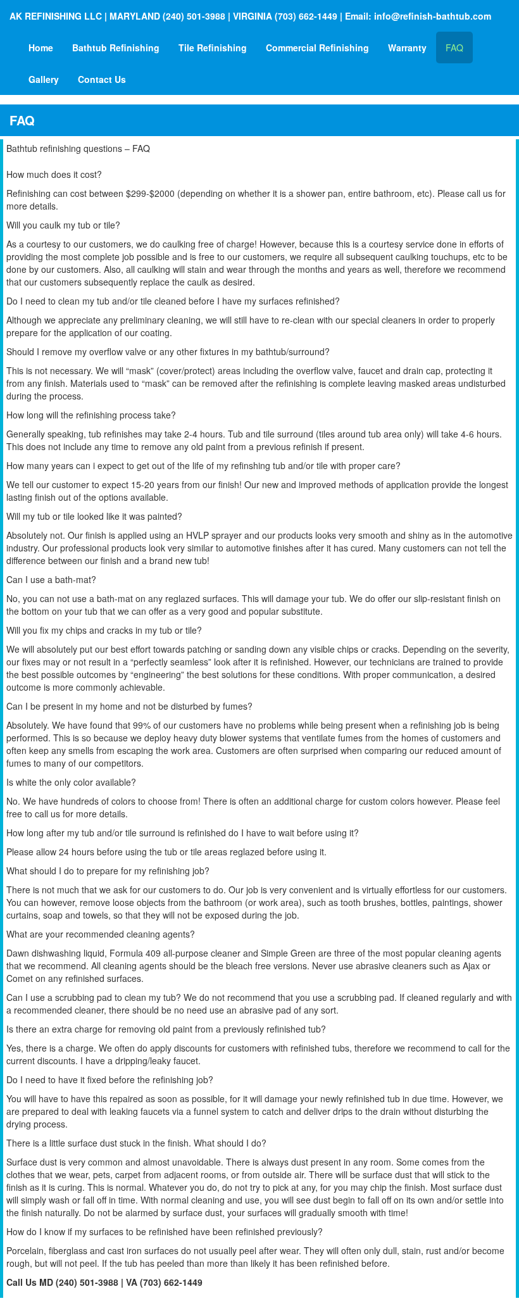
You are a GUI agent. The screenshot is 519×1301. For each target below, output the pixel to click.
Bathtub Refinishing (115, 47)
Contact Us (102, 79)
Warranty (407, 47)
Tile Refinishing (212, 47)
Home (40, 47)
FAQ (454, 47)
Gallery (43, 79)
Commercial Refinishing (317, 47)
